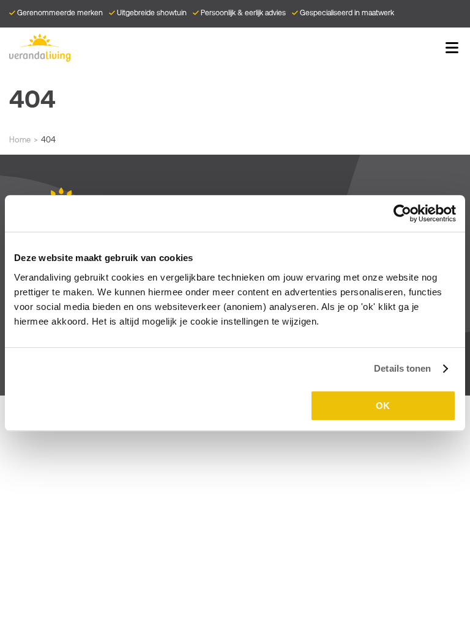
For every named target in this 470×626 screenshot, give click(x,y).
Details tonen (402, 368)
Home (20, 139)
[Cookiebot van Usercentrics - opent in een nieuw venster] (402, 213)
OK (383, 405)
